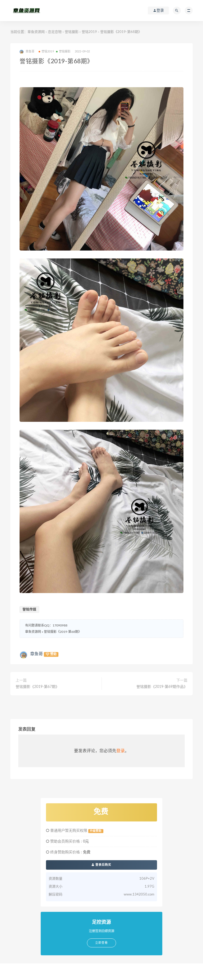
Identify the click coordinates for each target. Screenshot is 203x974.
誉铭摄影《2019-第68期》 (62, 631)
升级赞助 (96, 831)
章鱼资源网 (36, 32)
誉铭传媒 (29, 609)
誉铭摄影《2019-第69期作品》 (161, 687)
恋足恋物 (55, 32)
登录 (120, 751)
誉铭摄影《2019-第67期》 (37, 687)
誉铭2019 (89, 32)
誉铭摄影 (72, 32)
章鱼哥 (36, 654)
